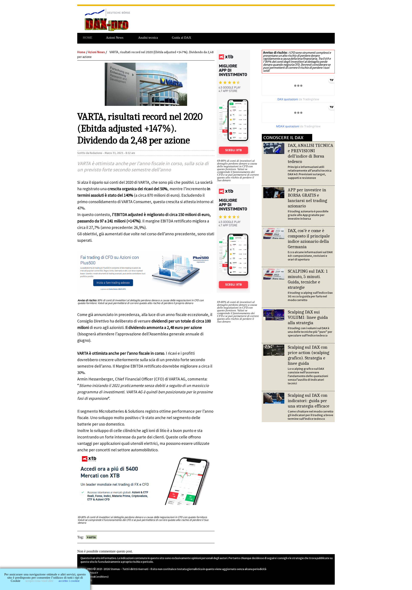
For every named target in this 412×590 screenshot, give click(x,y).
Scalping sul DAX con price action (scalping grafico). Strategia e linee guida (308, 355)
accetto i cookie (69, 580)
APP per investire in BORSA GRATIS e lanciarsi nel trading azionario (307, 197)
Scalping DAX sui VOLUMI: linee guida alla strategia (308, 317)
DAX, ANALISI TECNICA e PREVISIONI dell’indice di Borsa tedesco (310, 153)
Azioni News (114, 37)
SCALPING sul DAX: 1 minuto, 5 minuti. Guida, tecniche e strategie (307, 279)
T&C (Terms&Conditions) (94, 576)
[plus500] (144, 293)
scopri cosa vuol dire (39, 580)
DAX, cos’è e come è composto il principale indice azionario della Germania (309, 238)
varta (91, 537)
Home (81, 52)
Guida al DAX (181, 37)
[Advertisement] (236, 21)
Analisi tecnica (148, 37)
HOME (87, 37)
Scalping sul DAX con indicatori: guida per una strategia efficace (308, 401)
